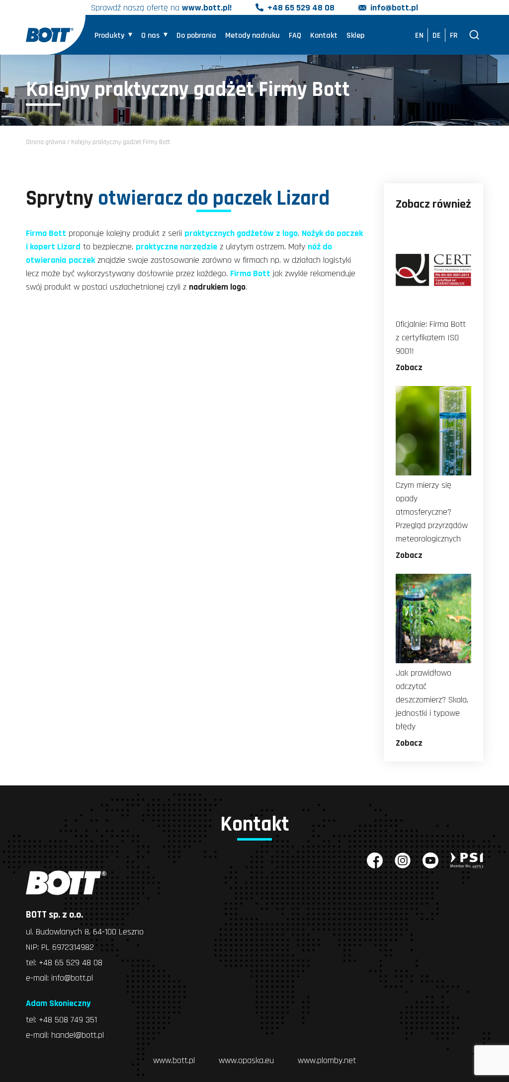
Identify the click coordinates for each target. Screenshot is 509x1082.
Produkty (109, 35)
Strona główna (46, 142)
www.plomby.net (327, 1060)
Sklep (355, 35)
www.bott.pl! (207, 7)
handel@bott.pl (77, 1035)
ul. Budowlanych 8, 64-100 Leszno (85, 931)
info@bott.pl (394, 7)
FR (454, 35)
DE (436, 35)
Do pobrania (196, 35)
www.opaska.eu (246, 1060)
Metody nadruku (252, 35)
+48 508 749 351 (68, 1019)
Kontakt (324, 35)
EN (419, 35)
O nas (150, 35)
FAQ (295, 35)
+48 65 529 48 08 (301, 7)
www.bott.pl (174, 1060)
